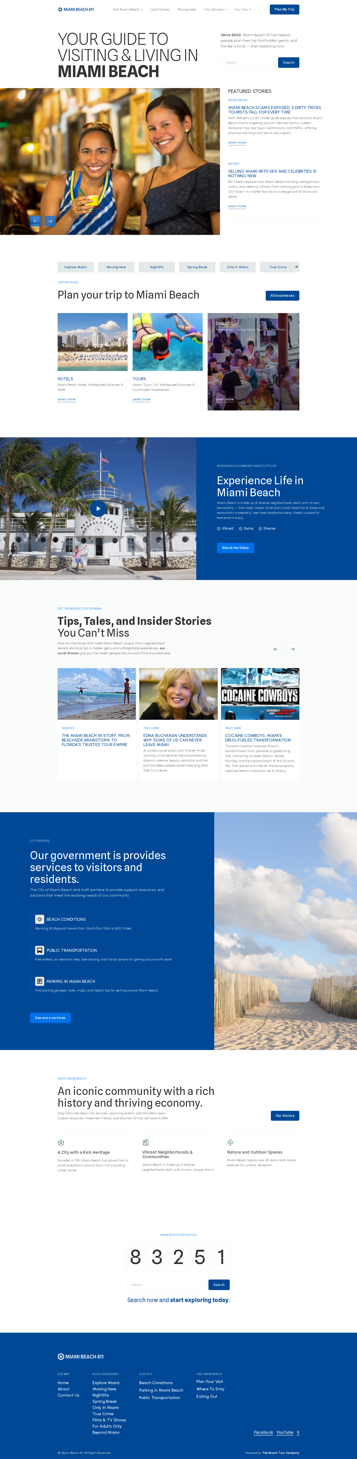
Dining (222, 323)
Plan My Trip (284, 9)
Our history (285, 1116)
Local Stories (160, 9)
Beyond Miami (106, 1432)
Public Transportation (72, 950)
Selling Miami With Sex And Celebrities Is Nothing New (272, 173)
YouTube (284, 1432)
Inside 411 (68, 728)
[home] (76, 9)
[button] (127, 9)
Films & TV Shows (109, 1419)
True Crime (151, 728)
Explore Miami (106, 1382)
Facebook (263, 1432)
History (233, 163)
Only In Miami (106, 1407)
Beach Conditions (66, 919)
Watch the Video (235, 548)
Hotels (65, 379)
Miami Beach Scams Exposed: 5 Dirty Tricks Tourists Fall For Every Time (274, 109)
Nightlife (101, 1395)
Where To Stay (210, 1388)
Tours (139, 379)
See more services (50, 1018)
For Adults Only (107, 1426)
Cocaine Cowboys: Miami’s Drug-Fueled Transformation (258, 738)
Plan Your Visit (209, 1381)
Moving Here (186, 9)
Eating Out (206, 1396)
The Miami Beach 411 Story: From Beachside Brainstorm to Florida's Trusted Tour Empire (96, 740)
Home (63, 1382)
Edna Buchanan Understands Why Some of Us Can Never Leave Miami (175, 740)
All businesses (282, 296)
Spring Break (238, 100)
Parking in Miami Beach (71, 981)
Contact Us (68, 1395)
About (64, 1388)
